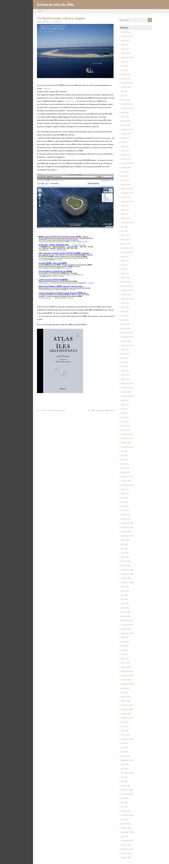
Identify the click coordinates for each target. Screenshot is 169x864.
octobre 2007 (126, 629)
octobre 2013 (126, 341)
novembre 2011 (127, 438)
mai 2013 (124, 362)
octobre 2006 (126, 680)
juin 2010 (124, 497)
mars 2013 (125, 370)
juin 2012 (124, 409)
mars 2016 (125, 235)
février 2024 (125, 32)
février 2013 (125, 375)
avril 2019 (124, 146)
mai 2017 (124, 214)
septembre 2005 (127, 718)
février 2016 (125, 239)
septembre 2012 (127, 396)
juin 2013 (124, 358)
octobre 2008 (126, 578)
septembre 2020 (127, 108)
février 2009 (125, 561)
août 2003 (124, 764)
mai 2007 (124, 650)
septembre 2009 (127, 536)
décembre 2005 (127, 705)
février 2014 (125, 324)
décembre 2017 (127, 188)
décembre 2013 (127, 332)
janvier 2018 (125, 184)
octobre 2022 (126, 53)
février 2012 (125, 426)
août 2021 (124, 91)
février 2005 (125, 735)
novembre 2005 (127, 709)
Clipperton (100, 410)
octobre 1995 (126, 857)
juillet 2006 (125, 688)
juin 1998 (124, 836)
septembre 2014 (127, 299)
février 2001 (125, 785)
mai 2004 (124, 747)
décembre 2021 (127, 83)
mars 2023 (125, 49)
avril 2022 (124, 70)
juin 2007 (124, 646)
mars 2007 (125, 658)
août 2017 (124, 205)
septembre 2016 (127, 222)
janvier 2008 (125, 616)
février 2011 (125, 468)
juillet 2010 (125, 493)
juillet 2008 (125, 591)
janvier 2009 (125, 565)
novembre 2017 (127, 193)
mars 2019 (125, 150)
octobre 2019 (126, 133)
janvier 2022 (125, 78)
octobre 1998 (126, 828)
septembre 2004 (127, 739)
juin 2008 (124, 595)
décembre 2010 (127, 476)
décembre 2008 (127, 569)
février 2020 (125, 121)
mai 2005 (124, 726)
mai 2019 (124, 142)
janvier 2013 (125, 379)
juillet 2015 (125, 260)
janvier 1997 (125, 845)
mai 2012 (124, 413)
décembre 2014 (127, 286)
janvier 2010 (125, 519)
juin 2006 (124, 692)
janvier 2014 (125, 328)
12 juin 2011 (57, 22)
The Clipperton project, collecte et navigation (61, 18)
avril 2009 (124, 553)
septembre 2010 (127, 485)
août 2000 (124, 798)
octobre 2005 (126, 713)
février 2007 (125, 663)
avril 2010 (124, 506)
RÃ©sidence (110, 410)
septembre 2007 (127, 633)
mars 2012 (125, 421)
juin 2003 (124, 768)
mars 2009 (125, 557)
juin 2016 (124, 227)
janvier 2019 (125, 159)
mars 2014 (125, 320)
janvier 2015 (125, 282)
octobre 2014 (126, 294)
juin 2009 (124, 544)
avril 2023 (124, 45)
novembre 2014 (127, 290)
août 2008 (124, 586)
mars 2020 (125, 116)
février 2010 (125, 514)
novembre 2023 (127, 36)
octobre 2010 (126, 481)
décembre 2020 (127, 104)
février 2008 (125, 612)
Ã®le (93, 410)
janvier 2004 (125, 756)
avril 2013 (124, 366)
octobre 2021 (126, 87)
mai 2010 (124, 502)
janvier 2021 (125, 100)
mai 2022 (124, 66)
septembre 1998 (127, 832)
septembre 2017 (127, 201)
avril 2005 (124, 730)
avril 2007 (124, 654)
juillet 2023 (125, 40)
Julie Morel (47, 22)
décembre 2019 (127, 129)
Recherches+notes (57, 410)
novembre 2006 (127, 675)
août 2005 (124, 722)
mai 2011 (124, 459)
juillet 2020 (125, 112)
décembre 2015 (127, 248)
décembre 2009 (127, 523)
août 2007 (124, 637)
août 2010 (124, 489)
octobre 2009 (126, 531)
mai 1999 (124, 819)
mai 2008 (124, 599)
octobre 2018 (126, 167)
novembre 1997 (127, 840)
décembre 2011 (127, 434)
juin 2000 (124, 802)
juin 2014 (124, 311)
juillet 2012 (125, 404)
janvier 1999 (125, 823)
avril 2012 (124, 417)
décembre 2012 (127, 383)
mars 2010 (125, 510)
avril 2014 (124, 315)
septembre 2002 (127, 773)
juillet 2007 (125, 641)
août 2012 (124, 400)
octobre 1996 (126, 853)
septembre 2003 (127, 760)
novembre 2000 (127, 794)
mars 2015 (125, 273)
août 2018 (124, 172)
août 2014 (124, 303)
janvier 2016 (125, 243)
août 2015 (124, 256)
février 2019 (125, 155)
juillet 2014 (125, 307)
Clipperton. (46, 88)
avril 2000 (124, 807)
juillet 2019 (125, 138)
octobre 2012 (126, 392)
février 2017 (125, 218)
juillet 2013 (125, 354)
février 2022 (125, 74)
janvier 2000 (125, 811)
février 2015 (125, 277)
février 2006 (125, 696)
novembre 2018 (127, 163)
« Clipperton (69, 101)
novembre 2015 (127, 252)
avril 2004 (124, 751)
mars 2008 (125, 608)
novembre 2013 (127, 337)
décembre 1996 (127, 849)
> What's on (44, 410)
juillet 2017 (125, 210)
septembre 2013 (127, 345)
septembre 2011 (127, 447)
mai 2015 (124, 265)
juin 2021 (124, 95)
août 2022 (124, 61)
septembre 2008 (127, 582)
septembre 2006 (127, 684)
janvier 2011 (125, 472)
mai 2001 (124, 781)
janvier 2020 (125, 125)
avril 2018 (124, 176)
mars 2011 (125, 464)
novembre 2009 (127, 527)
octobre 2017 (126, 197)
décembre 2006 (127, 671)
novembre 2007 (127, 624)
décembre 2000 (127, 790)
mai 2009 (124, 548)
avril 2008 (124, 603)
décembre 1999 (127, 815)
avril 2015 (124, 269)
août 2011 (124, 451)
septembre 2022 (127, 57)
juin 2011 (124, 455)
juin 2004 (124, 743)
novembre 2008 (127, 574)
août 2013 (124, 349)
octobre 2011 (126, 442)
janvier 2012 (125, 430)
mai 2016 (124, 231)
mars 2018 (125, 180)
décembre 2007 (127, 620)
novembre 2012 (127, 387)
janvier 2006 (125, 701)
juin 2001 (124, 777)
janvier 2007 (125, 667)
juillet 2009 (125, 540)
